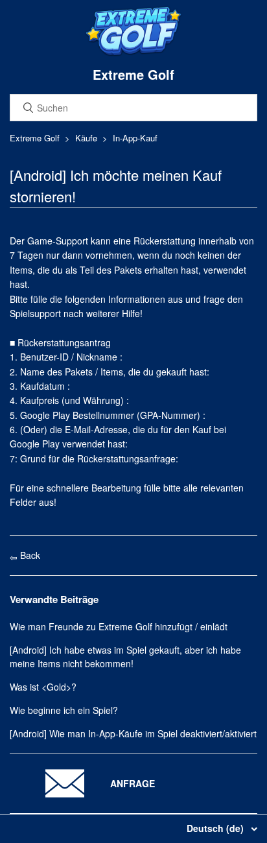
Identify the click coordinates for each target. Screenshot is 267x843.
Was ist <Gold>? (43, 686)
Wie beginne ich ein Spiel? (64, 710)
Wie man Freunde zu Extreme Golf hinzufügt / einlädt (118, 626)
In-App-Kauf (135, 138)
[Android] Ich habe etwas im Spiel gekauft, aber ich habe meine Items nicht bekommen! (125, 656)
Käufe (86, 138)
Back (28, 555)
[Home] (133, 53)
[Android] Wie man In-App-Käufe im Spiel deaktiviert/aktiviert (133, 733)
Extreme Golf (35, 138)
